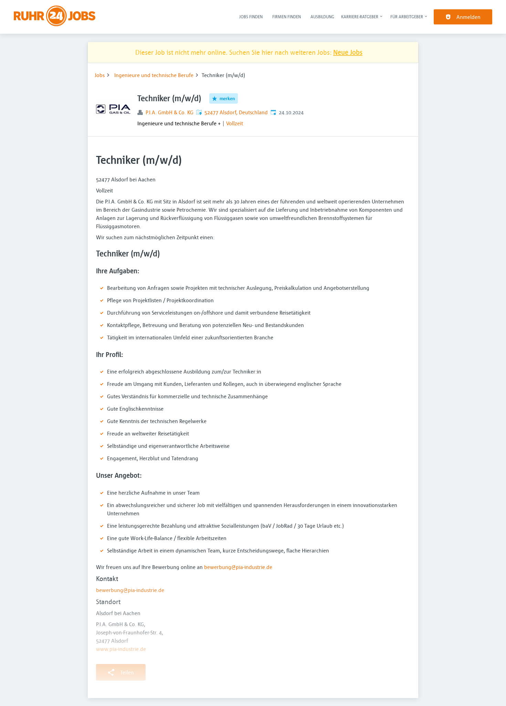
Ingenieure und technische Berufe (153, 75)
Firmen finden (286, 16)
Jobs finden (251, 16)
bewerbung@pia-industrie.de (238, 566)
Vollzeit (234, 123)
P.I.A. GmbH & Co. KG (169, 112)
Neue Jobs (347, 52)
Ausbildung (322, 16)
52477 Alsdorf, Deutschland (236, 112)
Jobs (100, 75)
